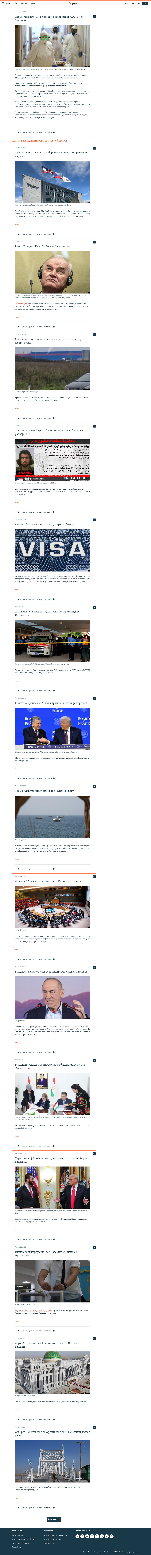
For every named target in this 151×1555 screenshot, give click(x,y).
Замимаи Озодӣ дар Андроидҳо (55, 1535)
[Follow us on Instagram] (92, 1536)
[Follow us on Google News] (77, 1536)
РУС (126, 3)
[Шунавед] (139, 3)
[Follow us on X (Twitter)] (97, 1536)
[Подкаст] (112, 1536)
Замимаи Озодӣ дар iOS (52, 1539)
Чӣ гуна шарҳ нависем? (21, 1543)
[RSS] (107, 1536)
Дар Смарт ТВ (49, 1543)
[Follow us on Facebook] (82, 1536)
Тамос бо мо (16, 1547)
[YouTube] (133, 3)
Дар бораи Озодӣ (18, 1535)
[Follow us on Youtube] (87, 1536)
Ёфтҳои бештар (54, 1520)
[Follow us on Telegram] (102, 1536)
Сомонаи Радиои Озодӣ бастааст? (24, 1539)
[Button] (26, 132)
